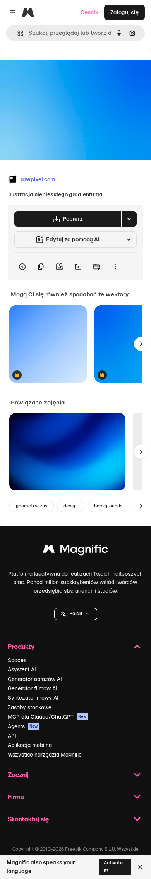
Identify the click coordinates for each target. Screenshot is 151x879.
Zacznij (18, 775)
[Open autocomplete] (17, 33)
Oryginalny (53, 66)
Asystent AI (22, 669)
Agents (23, 726)
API (12, 735)
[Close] (140, 867)
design (70, 506)
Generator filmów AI (32, 688)
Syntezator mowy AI (33, 697)
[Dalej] (141, 344)
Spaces (17, 660)
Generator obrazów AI (35, 679)
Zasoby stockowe (29, 707)
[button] (75, 614)
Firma (16, 797)
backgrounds (108, 506)
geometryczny (31, 506)
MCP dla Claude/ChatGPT (47, 716)
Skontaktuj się (28, 819)
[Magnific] (75, 551)
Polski (75, 614)
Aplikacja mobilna (30, 744)
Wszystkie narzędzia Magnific (45, 754)
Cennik (90, 12)
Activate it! (113, 866)
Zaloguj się (124, 12)
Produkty (21, 646)
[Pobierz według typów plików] (129, 219)
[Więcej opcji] (115, 266)
